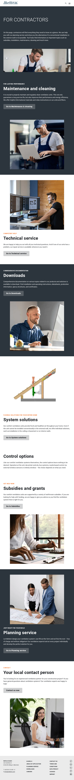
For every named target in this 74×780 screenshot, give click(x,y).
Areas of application (34, 764)
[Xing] (71, 771)
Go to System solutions (16, 437)
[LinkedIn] (71, 767)
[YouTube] (71, 774)
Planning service (32, 766)
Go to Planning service (16, 650)
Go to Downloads (13, 293)
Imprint (52, 774)
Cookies (52, 771)
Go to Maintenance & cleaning (19, 106)
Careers (29, 771)
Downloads (30, 769)
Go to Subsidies (13, 506)
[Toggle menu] (69, 3)
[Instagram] (71, 764)
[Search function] (65, 3)
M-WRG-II (29, 761)
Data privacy (54, 769)
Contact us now (12, 690)
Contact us (53, 761)
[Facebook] (71, 761)
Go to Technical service (16, 253)
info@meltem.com (9, 771)
